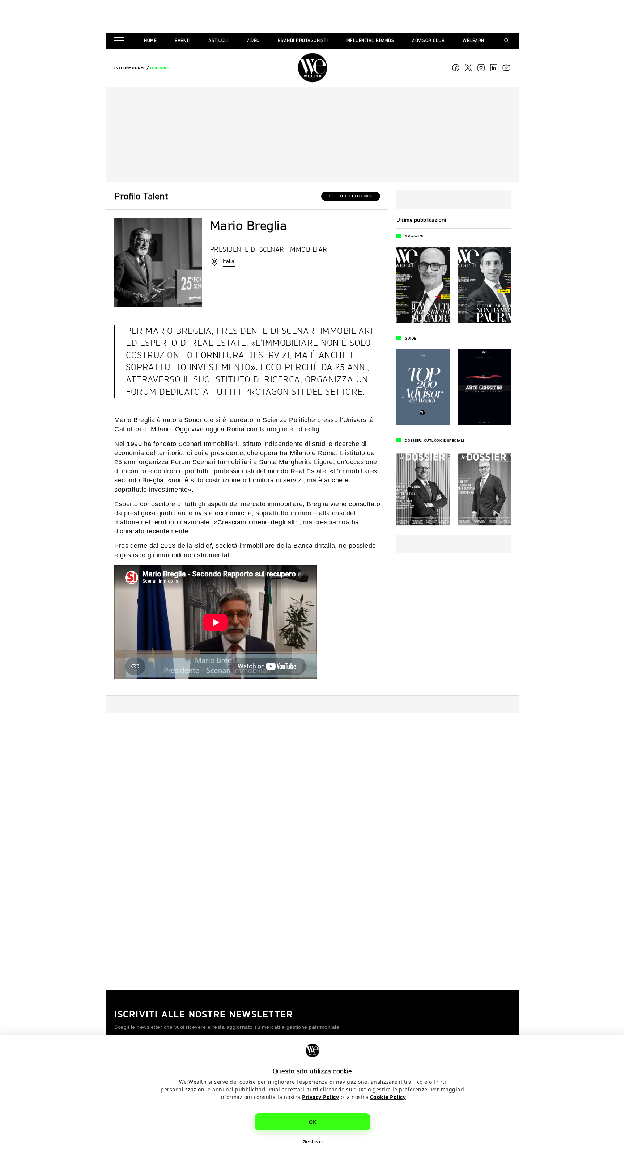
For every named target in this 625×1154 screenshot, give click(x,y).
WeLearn (473, 40)
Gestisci (312, 1141)
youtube (506, 67)
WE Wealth (312, 68)
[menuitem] (130, 68)
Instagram (481, 67)
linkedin (493, 67)
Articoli (218, 40)
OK (312, 1122)
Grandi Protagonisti (303, 40)
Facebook (455, 67)
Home (150, 40)
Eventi (182, 40)
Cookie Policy (388, 1097)
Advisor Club (428, 40)
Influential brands (370, 40)
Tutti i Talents (356, 196)
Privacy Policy (320, 1097)
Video (253, 40)
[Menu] (120, 40)
